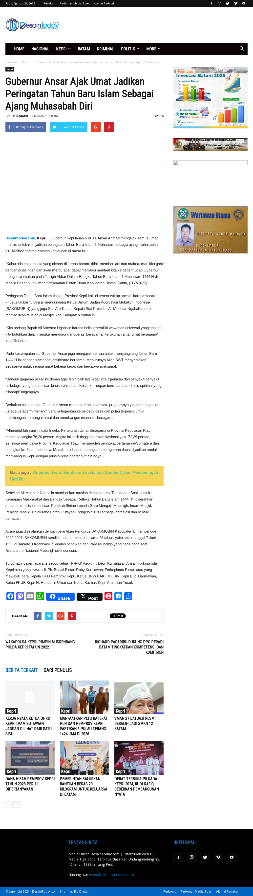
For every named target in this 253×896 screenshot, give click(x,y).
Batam (84, 48)
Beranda (11, 62)
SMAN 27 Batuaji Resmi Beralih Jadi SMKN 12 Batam (134, 723)
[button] (242, 49)
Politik (128, 48)
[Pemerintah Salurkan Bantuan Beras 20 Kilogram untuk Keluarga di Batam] (84, 758)
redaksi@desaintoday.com (113, 874)
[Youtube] (244, 3)
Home (19, 48)
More (151, 48)
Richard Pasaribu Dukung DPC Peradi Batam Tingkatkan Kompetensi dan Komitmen (129, 647)
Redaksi (22, 116)
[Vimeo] (235, 3)
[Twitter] (227, 3)
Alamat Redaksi (104, 3)
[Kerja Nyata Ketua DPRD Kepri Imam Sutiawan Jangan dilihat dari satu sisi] (30, 697)
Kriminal (105, 48)
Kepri (61, 48)
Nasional (40, 48)
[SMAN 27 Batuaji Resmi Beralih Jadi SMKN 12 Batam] (139, 697)
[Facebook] (211, 3)
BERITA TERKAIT (21, 670)
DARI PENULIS (57, 670)
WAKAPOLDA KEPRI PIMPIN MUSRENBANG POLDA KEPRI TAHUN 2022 (40, 644)
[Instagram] (219, 3)
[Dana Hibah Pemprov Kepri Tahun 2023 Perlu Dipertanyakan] (30, 758)
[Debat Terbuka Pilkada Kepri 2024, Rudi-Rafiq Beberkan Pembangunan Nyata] (139, 758)
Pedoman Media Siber (74, 3)
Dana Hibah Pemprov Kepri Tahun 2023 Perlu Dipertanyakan (30, 783)
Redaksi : (49, 3)
